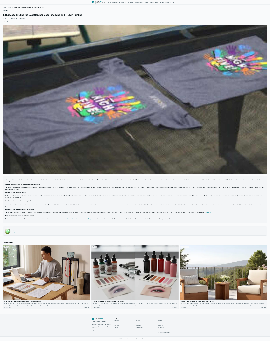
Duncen (14, 229)
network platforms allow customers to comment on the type (77, 219)
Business (116, 327)
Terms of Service (161, 330)
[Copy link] (4, 22)
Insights (151, 2)
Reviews (162, 2)
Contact (159, 322)
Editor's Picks (139, 330)
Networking (114, 2)
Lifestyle (9, 7)
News (156, 2)
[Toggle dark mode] (176, 2)
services (208, 212)
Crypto (146, 2)
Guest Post (160, 325)
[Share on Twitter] (7, 22)
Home (109, 2)
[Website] (93, 330)
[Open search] (174, 2)
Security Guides (139, 327)
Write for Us (168, 2)
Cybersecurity (122, 2)
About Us (160, 320)
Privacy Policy (161, 327)
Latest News (138, 325)
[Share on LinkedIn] (10, 22)
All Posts (15, 232)
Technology (130, 2)
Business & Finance (139, 2)
